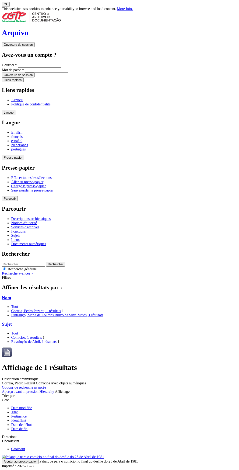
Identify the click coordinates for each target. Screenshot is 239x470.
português (18, 149)
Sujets (15, 235)
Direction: (9, 437)
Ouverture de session (18, 44)
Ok (6, 4)
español (16, 141)
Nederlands (19, 145)
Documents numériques (28, 244)
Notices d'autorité (24, 223)
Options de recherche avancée (24, 387)
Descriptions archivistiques (31, 219)
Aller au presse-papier (27, 182)
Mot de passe (13, 70)
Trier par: (8, 396)
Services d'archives (25, 227)
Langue (9, 112)
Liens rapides (13, 80)
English (16, 132)
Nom (6, 297)
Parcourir (10, 198)
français (17, 137)
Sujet (7, 324)
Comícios (26, 337)
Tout (14, 307)
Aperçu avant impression (20, 391)
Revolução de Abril (33, 342)
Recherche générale (22, 269)
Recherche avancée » (17, 273)
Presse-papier (13, 157)
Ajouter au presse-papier (20, 461)
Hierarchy (47, 391)
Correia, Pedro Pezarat (36, 311)
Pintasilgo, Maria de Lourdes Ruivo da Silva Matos (57, 315)
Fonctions (18, 231)
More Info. (125, 9)
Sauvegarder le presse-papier (32, 190)
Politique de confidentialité (30, 104)
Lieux (15, 240)
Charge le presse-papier (28, 186)
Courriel (9, 65)
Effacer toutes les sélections (31, 178)
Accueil (17, 100)
